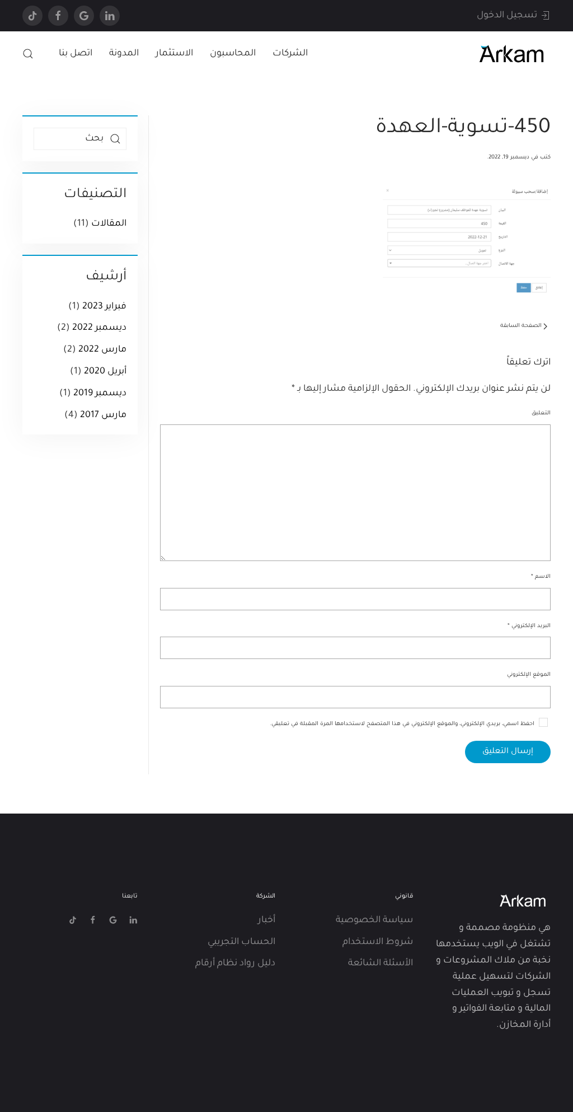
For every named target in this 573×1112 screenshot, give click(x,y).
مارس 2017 (103, 415)
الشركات (290, 54)
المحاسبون (233, 54)
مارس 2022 (102, 350)
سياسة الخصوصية (374, 920)
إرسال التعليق (507, 751)
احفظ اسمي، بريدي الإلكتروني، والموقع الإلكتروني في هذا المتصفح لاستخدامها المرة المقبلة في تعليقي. (403, 724)
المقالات (108, 224)
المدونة (124, 54)
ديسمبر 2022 (99, 328)
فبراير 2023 (104, 307)
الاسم (541, 577)
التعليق (541, 413)
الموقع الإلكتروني (529, 675)
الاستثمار (174, 54)
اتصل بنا (75, 54)
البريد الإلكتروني (529, 626)
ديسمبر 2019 (99, 394)
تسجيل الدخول (507, 16)
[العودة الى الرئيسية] (511, 53)
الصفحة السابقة (521, 326)
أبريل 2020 (105, 372)
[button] (28, 53)
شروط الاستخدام (377, 942)
